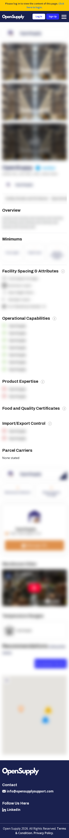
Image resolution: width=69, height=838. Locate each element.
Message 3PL (36, 545)
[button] (21, 709)
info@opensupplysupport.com (30, 791)
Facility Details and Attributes (27, 198)
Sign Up (53, 16)
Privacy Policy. (44, 833)
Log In (39, 16)
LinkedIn (13, 810)
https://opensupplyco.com (25, 533)
